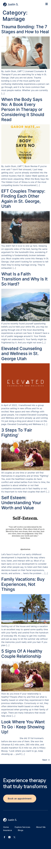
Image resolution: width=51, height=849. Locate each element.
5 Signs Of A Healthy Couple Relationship (21, 654)
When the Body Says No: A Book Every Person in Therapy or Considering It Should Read (22, 109)
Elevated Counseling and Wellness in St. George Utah (21, 353)
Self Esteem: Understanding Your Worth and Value (21, 502)
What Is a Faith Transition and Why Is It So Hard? (24, 279)
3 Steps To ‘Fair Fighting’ (16, 432)
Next (46, 760)
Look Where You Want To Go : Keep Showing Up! (23, 727)
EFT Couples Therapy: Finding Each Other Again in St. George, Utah (23, 199)
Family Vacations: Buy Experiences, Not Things (23, 584)
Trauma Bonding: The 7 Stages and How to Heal (25, 29)
